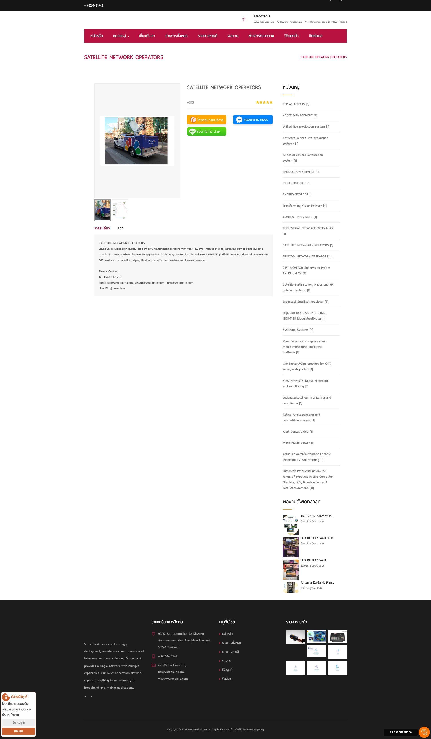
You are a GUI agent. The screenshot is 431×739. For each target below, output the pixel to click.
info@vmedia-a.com (171, 665)
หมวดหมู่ (120, 36)
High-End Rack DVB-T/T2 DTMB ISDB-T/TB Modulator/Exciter (304, 315)
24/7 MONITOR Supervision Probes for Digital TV (306, 270)
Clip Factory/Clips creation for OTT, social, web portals (307, 366)
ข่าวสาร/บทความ (261, 36)
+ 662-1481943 (93, 5)
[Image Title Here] (295, 637)
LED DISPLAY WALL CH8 (317, 538)
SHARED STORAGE (297, 194)
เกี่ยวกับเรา (147, 36)
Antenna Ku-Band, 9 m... (317, 582)
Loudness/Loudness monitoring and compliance (307, 400)
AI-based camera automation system (303, 157)
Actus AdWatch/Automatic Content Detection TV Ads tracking (307, 456)
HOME (239, 57)
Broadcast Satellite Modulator (305, 301)
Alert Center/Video (298, 431)
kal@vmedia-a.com (171, 672)
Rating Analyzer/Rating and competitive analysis (301, 417)
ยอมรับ (18, 731)
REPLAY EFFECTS (296, 104)
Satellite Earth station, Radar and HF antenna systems (308, 287)
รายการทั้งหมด (176, 36)
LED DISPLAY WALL (314, 560)
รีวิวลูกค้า (291, 36)
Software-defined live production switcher (305, 140)
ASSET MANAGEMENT (300, 115)
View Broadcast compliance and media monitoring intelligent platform (305, 347)
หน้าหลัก (96, 36)
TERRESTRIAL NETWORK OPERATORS (308, 231)
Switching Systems (298, 329)
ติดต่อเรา (315, 36)
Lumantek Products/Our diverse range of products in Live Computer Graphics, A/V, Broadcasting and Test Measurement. (308, 479)
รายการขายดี (207, 36)
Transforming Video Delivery (305, 205)
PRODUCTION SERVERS (301, 171)
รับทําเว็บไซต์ (237, 729)
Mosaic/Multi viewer (298, 442)
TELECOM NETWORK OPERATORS (307, 256)
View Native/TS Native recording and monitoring (305, 383)
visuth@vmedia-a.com (173, 678)
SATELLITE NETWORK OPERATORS (272, 57)
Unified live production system (306, 126)
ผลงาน (233, 36)
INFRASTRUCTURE (296, 183)
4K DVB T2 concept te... (317, 516)
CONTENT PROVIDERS (300, 217)
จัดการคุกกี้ (19, 722)
